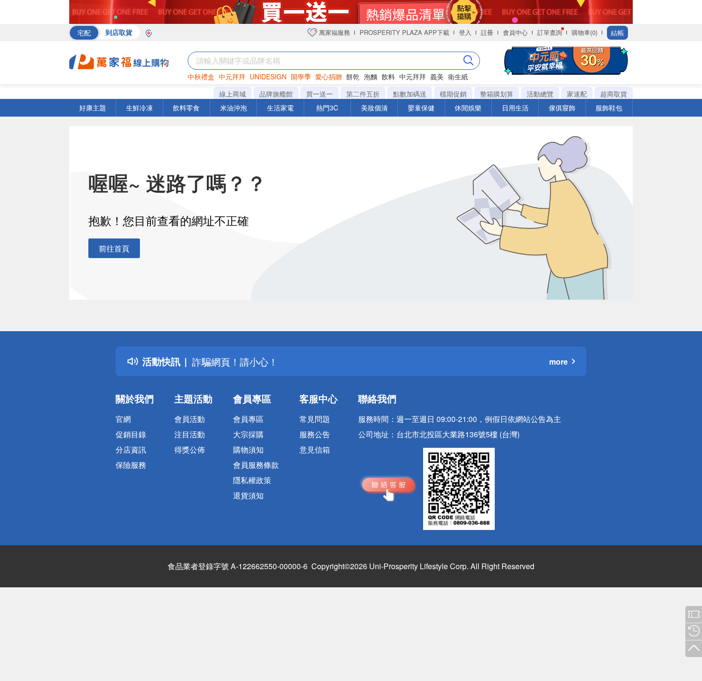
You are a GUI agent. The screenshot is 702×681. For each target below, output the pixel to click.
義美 (437, 76)
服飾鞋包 (609, 107)
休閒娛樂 (468, 107)
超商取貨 (613, 93)
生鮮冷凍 (139, 107)
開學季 (301, 76)
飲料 (388, 76)
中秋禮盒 (201, 76)
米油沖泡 (233, 107)
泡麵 (370, 76)
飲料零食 (186, 107)
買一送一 (319, 93)
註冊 (487, 32)
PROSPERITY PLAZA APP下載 (404, 32)
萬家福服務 (333, 32)
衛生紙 (458, 76)
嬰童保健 (421, 107)
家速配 (577, 93)
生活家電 (280, 107)
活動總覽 (540, 93)
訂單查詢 (549, 32)
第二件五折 (363, 93)
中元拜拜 (232, 76)
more (558, 361)
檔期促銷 (453, 93)
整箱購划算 (496, 93)
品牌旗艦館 (276, 93)
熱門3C (327, 107)
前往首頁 (114, 248)
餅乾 (353, 76)
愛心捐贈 (328, 76)
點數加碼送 (409, 93)
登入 (465, 32)
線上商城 (232, 93)
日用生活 (515, 107)
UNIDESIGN (268, 76)
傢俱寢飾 (562, 107)
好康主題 (92, 107)
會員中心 (515, 32)
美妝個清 (374, 107)
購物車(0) (584, 32)
